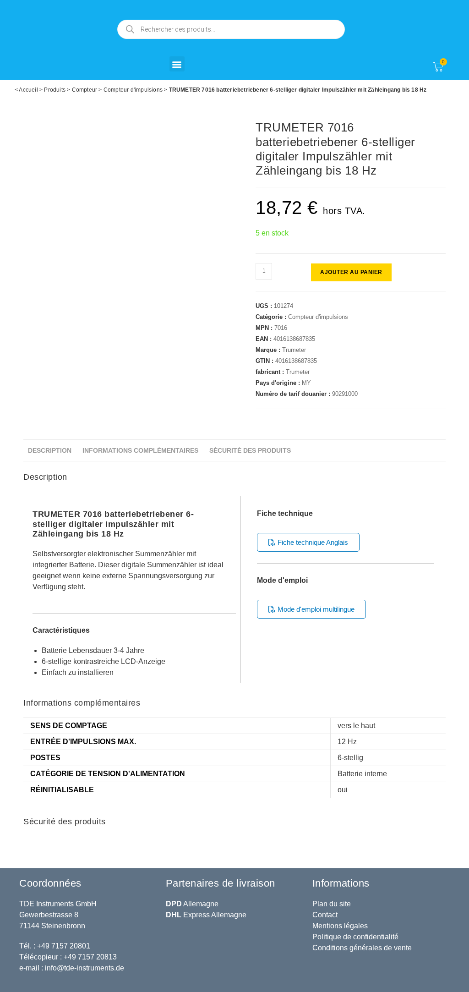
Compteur (85, 90)
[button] (177, 63)
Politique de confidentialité (355, 937)
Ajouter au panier (351, 272)
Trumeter (294, 349)
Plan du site (331, 904)
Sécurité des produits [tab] (250, 450)
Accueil (28, 90)
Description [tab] (49, 450)
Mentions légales (340, 926)
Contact (325, 915)
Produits (54, 90)
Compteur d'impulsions (133, 90)
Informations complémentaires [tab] (140, 450)
